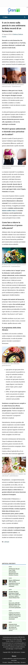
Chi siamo (5, 662)
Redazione (10, 662)
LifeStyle (6, 542)
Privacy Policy (17, 662)
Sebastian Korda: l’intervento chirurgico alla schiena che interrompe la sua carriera (14, 627)
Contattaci (23, 652)
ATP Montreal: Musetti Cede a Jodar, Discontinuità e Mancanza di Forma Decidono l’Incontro (14, 572)
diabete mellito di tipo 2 (9, 210)
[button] (25, 17)
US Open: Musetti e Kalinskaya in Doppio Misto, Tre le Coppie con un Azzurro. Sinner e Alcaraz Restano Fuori (14, 594)
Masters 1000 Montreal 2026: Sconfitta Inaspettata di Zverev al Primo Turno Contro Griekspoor (14, 583)
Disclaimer (23, 662)
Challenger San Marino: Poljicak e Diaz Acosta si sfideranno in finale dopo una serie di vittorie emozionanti (15, 616)
